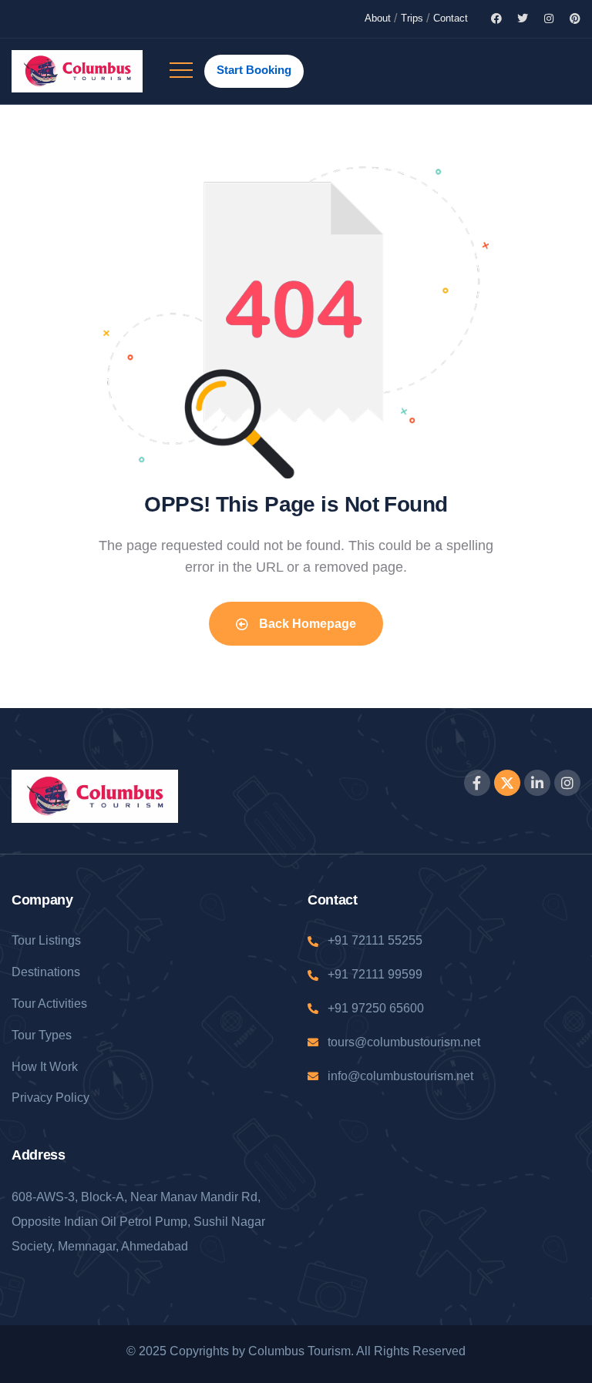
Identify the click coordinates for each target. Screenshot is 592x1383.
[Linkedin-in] (537, 783)
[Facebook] (496, 18)
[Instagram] (548, 18)
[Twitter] (522, 18)
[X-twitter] (507, 783)
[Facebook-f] (477, 783)
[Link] (181, 78)
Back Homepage (306, 623)
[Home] (77, 71)
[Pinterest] (575, 18)
